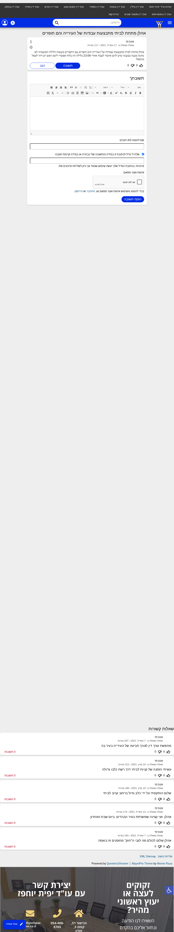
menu (169, 22)
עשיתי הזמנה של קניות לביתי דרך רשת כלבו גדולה (136, 769)
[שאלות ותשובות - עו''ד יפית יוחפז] (159, 27)
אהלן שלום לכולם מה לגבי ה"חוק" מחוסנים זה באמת (134, 840)
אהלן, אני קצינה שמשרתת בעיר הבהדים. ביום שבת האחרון (130, 817)
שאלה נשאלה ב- (126, 45)
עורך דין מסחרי (96, 6)
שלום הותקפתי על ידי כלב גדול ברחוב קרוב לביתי (137, 793)
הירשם (79, 191)
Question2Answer (117, 863)
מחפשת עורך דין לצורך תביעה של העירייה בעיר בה (136, 745)
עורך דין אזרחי (32, 6)
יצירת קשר (113, 14)
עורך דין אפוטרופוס (161, 14)
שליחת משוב (165, 856)
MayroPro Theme (142, 863)
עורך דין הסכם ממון (74, 6)
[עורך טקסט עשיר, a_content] (87, 114)
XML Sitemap (148, 856)
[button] (134, 87)
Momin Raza (164, 863)
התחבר (90, 191)
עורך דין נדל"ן (137, 6)
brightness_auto (12, 22)
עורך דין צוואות (117, 6)
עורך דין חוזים (51, 6)
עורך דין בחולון (12, 6)
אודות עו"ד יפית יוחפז (160, 6)
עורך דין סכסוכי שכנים (135, 14)
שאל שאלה (14, 924)
